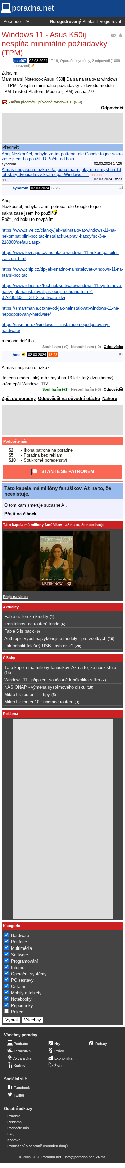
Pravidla (13, 1116)
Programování (24, 961)
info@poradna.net (79, 1157)
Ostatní (18, 986)
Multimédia (21, 948)
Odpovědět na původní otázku (69, 398)
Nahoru (109, 398)
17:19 (53, 61)
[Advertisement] (62, 128)
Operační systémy (75, 61)
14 (8, 673)
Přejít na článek (20, 513)
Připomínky (22, 1005)
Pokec (17, 1011)
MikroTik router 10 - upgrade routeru (38, 701)
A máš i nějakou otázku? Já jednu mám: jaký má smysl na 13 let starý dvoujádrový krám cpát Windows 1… (61, 172)
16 (111, 639)
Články (9, 658)
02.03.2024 (38, 61)
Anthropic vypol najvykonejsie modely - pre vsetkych (55, 638)
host (17, 355)
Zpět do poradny (19, 398)
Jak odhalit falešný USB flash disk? (38, 645)
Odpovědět (112, 107)
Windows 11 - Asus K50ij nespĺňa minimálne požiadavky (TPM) (54, 43)
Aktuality (11, 607)
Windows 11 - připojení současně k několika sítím (52, 679)
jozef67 (19, 61)
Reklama (14, 1122)
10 (90, 687)
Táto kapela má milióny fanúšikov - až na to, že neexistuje (53, 525)
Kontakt (13, 1140)
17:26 (55, 188)
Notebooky (21, 999)
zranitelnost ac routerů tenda (31, 623)
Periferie (19, 941)
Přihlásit (90, 21)
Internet (18, 967)
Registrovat (110, 21)
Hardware (20, 935)
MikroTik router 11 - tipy (27, 694)
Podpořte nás (15, 441)
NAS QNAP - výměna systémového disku (44, 687)
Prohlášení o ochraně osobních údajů (37, 1146)
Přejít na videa (15, 597)
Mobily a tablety (26, 992)
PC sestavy (22, 980)
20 (78, 646)
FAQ (11, 1134)
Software (19, 954)
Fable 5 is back (19, 631)
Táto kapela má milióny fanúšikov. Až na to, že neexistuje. (60, 667)
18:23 (52, 355)
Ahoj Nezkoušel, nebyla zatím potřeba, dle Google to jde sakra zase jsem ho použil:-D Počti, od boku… (62, 156)
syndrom (20, 188)
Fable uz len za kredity (26, 616)
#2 (121, 354)
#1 (121, 187)
